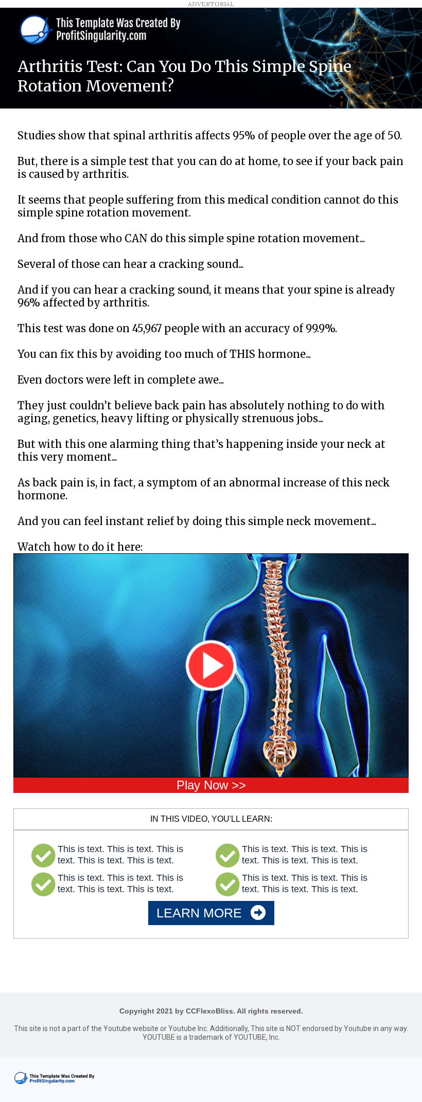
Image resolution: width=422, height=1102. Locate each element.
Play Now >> (211, 785)
